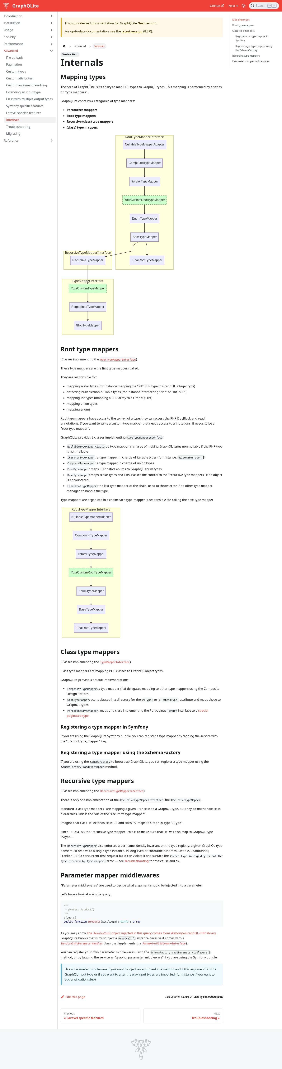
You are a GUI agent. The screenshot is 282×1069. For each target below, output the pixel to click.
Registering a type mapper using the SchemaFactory (254, 48)
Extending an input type (23, 92)
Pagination (14, 64)
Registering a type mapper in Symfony (251, 38)
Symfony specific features (25, 106)
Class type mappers (243, 30)
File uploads (14, 57)
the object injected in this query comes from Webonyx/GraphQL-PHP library (151, 933)
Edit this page (75, 997)
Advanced (11, 51)
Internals (12, 120)
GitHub (215, 6)
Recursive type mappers (246, 55)
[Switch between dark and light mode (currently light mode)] (244, 6)
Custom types (16, 71)
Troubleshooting (18, 127)
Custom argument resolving (26, 85)
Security (10, 37)
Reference (11, 140)
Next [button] (231, 6)
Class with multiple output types (29, 99)
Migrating (13, 133)
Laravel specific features (23, 113)
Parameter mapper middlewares (250, 61)
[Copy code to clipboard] (218, 905)
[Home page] (64, 46)
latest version (132, 31)
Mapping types (241, 19)
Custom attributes (19, 78)
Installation (12, 23)
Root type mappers (243, 25)
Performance (13, 44)
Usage (8, 30)
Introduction (13, 16)
